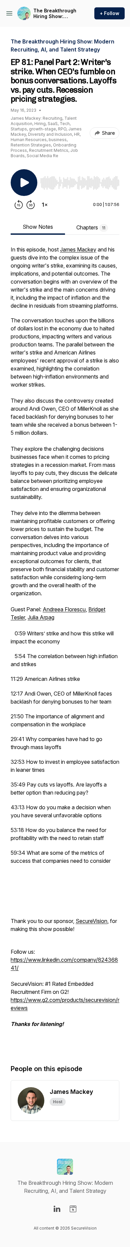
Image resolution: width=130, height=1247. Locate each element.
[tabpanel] (65, 648)
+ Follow (109, 13)
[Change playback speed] (44, 204)
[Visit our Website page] (73, 1209)
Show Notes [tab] (38, 226)
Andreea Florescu (64, 609)
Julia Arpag (41, 617)
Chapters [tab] (90, 227)
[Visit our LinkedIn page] (57, 1209)
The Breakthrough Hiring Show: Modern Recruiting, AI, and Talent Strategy (56, 13)
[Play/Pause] (24, 182)
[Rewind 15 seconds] (18, 204)
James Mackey (78, 249)
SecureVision (91, 921)
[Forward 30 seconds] (30, 204)
